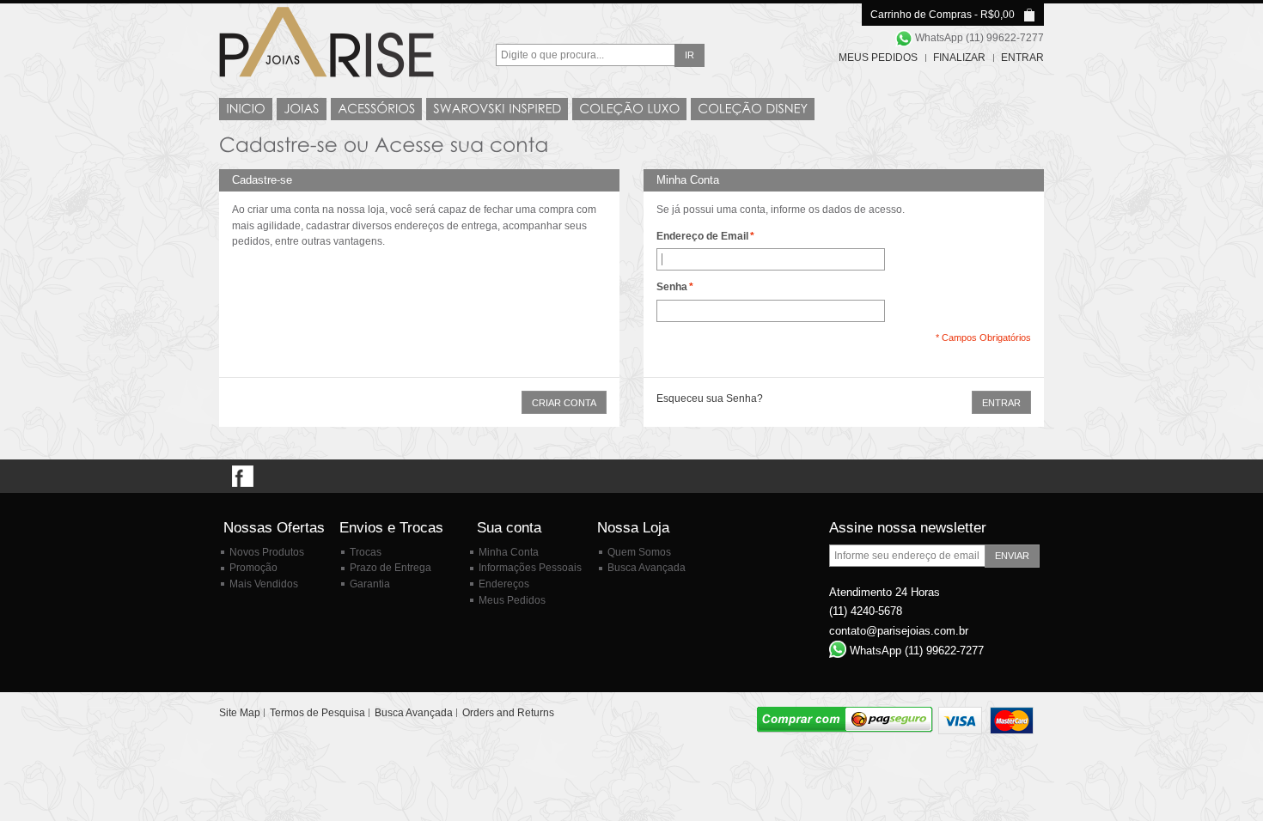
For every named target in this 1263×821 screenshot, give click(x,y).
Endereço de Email (702, 236)
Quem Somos (639, 552)
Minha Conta (509, 552)
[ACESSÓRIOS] (376, 109)
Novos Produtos (266, 552)
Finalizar (959, 58)
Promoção (253, 568)
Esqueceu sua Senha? (709, 398)
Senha (671, 287)
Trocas (365, 552)
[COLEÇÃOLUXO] (629, 109)
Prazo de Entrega (390, 568)
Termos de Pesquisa (317, 713)
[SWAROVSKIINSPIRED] (497, 109)
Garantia (370, 584)
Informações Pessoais (530, 568)
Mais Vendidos (263, 584)
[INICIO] (245, 109)
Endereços (504, 584)
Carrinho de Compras (921, 15)
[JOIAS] (302, 109)
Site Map (239, 713)
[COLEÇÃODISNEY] (753, 109)
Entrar (1022, 58)
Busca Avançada (646, 568)
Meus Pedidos (878, 58)
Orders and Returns (508, 713)
